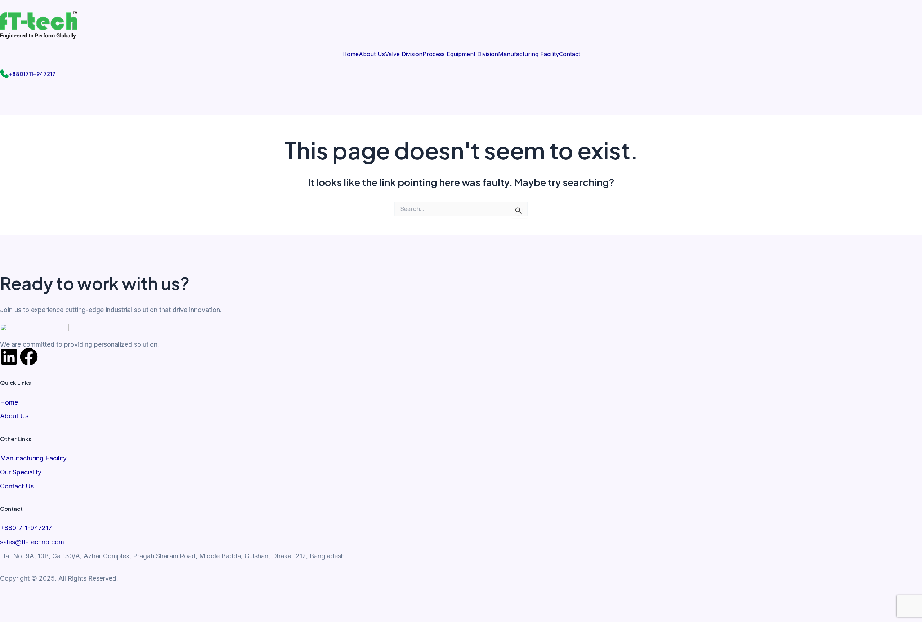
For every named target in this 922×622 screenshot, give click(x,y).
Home (350, 54)
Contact (569, 54)
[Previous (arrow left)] (14, 615)
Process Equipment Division (460, 54)
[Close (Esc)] (106, 600)
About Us (372, 54)
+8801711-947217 (32, 73)
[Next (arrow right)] (45, 615)
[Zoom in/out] (14, 600)
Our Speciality (20, 472)
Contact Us (17, 486)
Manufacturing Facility (528, 54)
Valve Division (403, 54)
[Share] (75, 600)
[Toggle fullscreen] (45, 600)
